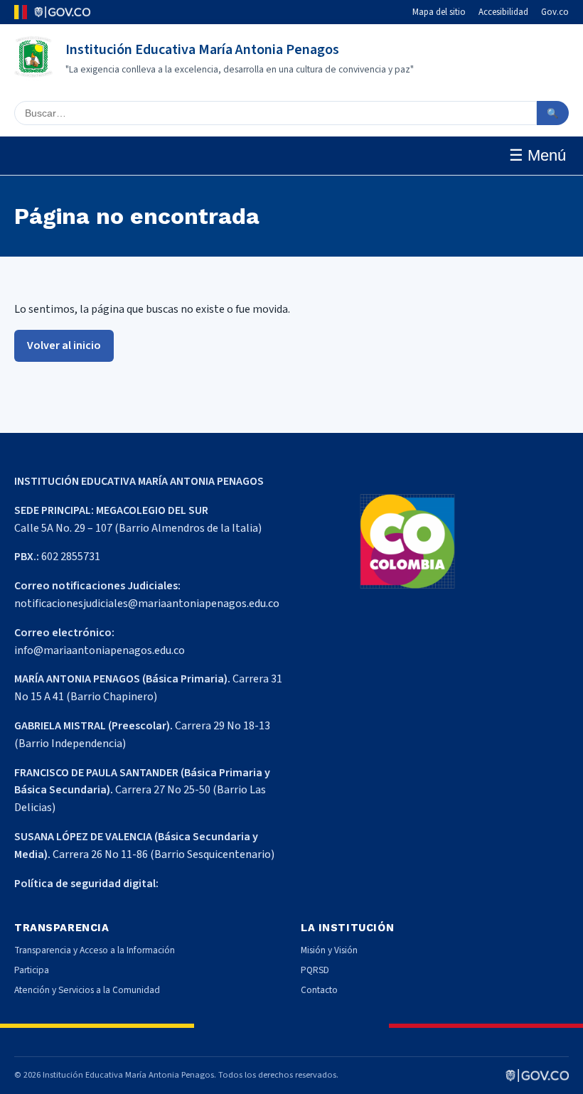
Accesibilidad (503, 12)
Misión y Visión (329, 950)
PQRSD (315, 970)
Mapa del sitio (439, 12)
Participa (31, 970)
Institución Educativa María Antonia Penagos (202, 50)
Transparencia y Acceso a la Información (94, 950)
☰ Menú (537, 155)
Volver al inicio (64, 345)
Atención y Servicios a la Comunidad (87, 990)
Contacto (319, 990)
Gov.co (555, 12)
